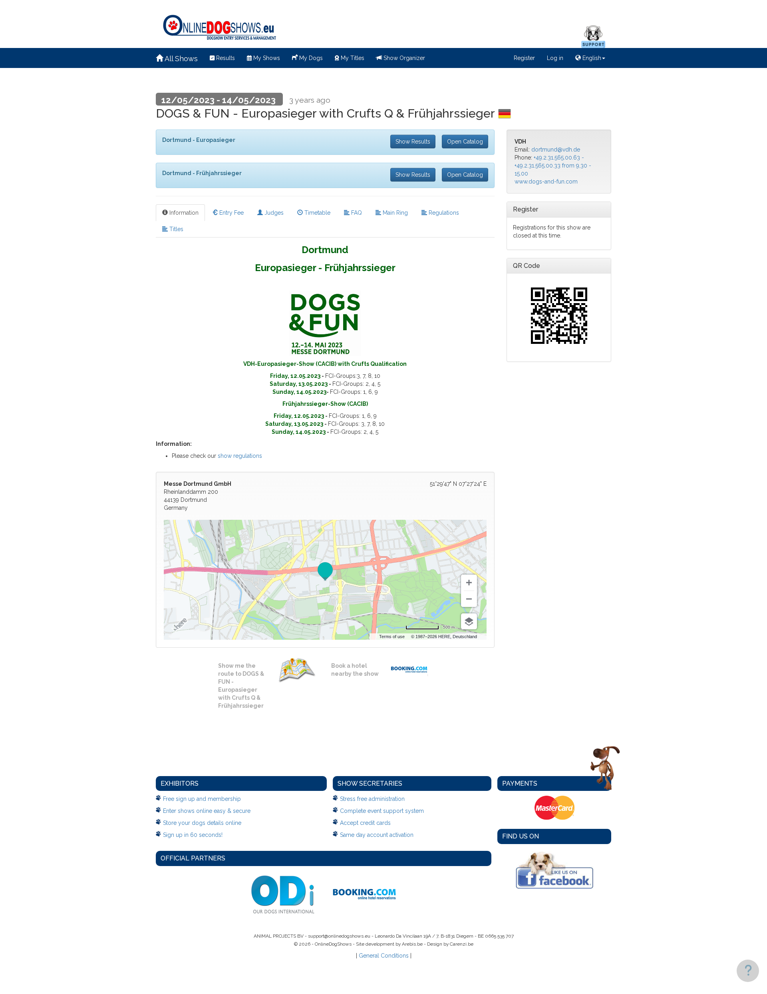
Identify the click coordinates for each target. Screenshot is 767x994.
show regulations (240, 456)
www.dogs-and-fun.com (546, 181)
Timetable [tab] (316, 213)
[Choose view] (469, 621)
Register (524, 58)
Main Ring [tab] (394, 213)
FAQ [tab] (356, 213)
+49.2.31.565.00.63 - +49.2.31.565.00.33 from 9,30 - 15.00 (553, 165)
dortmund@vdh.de (555, 149)
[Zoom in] (469, 583)
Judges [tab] (273, 213)
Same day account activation (376, 835)
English (591, 58)
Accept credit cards (365, 823)
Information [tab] (183, 213)
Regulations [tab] (443, 213)
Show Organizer (403, 58)
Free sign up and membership (202, 799)
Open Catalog (465, 141)
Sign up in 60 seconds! (193, 835)
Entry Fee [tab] (231, 213)
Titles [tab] (175, 229)
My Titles (351, 58)
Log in (555, 58)
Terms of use (392, 636)
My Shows (266, 58)
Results (225, 58)
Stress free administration (372, 799)
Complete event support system (382, 811)
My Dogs (310, 58)
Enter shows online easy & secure (206, 811)
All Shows (180, 58)
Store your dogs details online (202, 823)
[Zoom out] (469, 599)
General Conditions (384, 955)
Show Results (412, 141)
